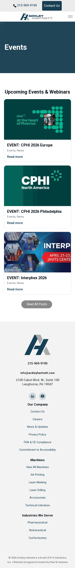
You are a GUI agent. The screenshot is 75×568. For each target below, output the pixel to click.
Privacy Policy (37, 434)
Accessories (38, 497)
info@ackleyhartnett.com (37, 373)
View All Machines (37, 467)
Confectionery (38, 538)
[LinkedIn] (32, 396)
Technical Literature (37, 505)
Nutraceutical (37, 530)
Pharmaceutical (37, 522)
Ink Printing (37, 474)
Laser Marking (37, 482)
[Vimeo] (42, 396)
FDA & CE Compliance (37, 442)
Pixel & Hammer (59, 562)
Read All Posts (37, 304)
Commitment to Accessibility (37, 449)
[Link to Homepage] (37, 16)
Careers (37, 419)
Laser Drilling (37, 490)
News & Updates (37, 427)
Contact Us (52, 6)
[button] (70, 16)
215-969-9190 (27, 5)
